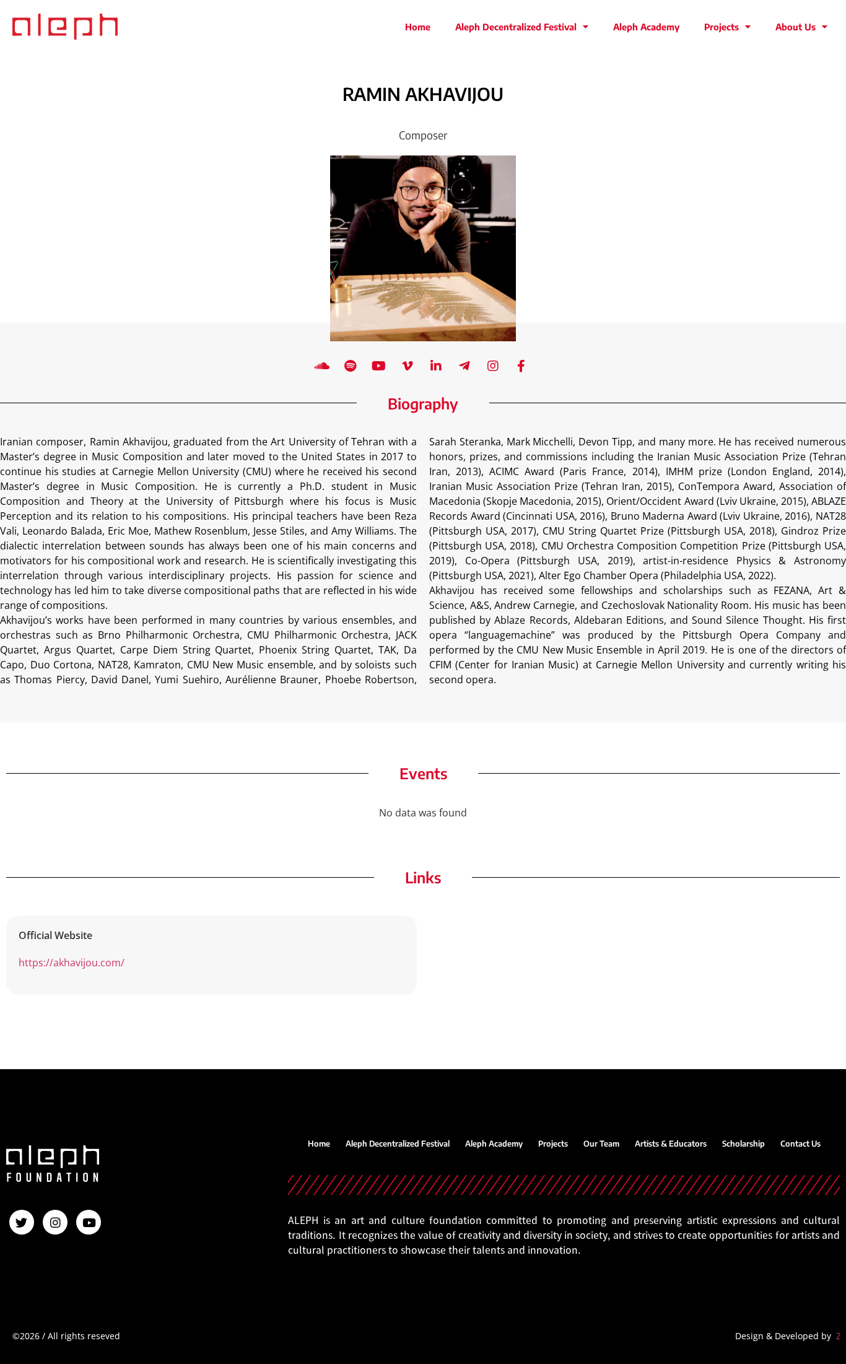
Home (417, 26)
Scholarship (743, 1143)
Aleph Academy (646, 26)
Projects (721, 26)
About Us (795, 26)
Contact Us (800, 1143)
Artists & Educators (671, 1143)
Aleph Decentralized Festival (516, 26)
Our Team (601, 1143)
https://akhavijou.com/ (71, 962)
